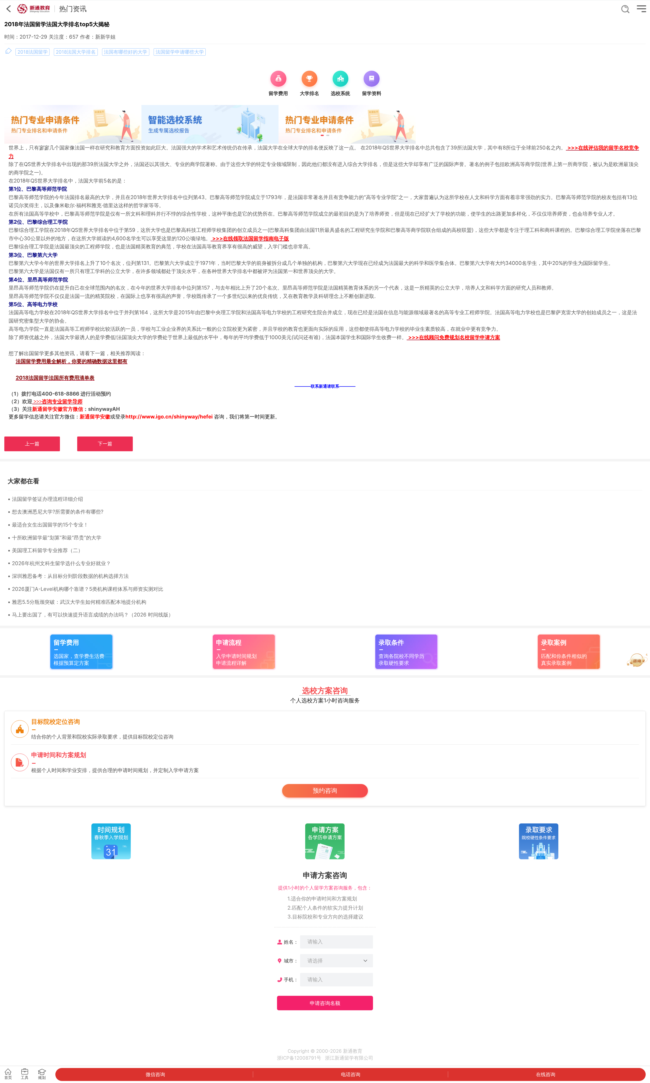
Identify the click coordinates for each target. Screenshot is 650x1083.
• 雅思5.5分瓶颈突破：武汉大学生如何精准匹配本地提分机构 (77, 602)
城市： (291, 961)
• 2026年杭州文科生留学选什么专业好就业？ (59, 563)
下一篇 (105, 444)
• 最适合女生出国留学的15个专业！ (48, 524)
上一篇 (32, 444)
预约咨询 (325, 790)
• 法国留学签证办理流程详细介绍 (45, 499)
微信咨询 (155, 1074)
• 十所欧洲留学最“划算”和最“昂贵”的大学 (54, 537)
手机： (291, 979)
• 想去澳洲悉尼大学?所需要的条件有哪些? (55, 511)
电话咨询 (350, 1074)
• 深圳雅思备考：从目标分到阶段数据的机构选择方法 (68, 576)
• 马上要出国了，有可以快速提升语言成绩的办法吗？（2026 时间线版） (90, 614)
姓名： (291, 942)
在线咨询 (545, 1074)
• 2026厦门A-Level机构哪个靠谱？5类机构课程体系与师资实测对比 (85, 589)
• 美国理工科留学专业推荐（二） (45, 550)
